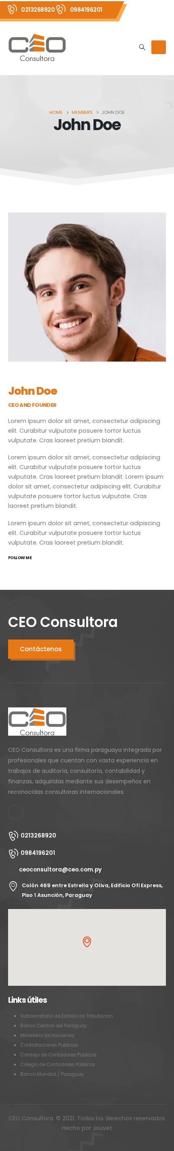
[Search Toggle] (142, 47)
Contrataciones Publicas (49, 1045)
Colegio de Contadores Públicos (57, 1064)
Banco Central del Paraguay (53, 1026)
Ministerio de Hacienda (47, 1035)
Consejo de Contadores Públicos (58, 1055)
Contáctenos (41, 649)
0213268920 (38, 10)
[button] (87, 942)
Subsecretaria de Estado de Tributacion (66, 1016)
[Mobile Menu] (158, 47)
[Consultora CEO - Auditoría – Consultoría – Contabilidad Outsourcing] (37, 47)
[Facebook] (15, 812)
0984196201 (86, 10)
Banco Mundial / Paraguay (52, 1074)
